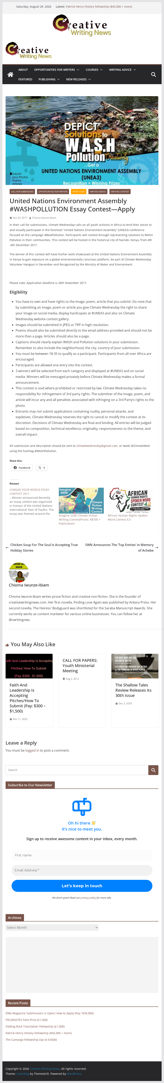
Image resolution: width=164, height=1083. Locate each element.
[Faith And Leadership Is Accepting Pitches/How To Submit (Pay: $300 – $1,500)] (29, 656)
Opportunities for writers (54, 70)
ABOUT (23, 70)
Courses (92, 70)
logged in (32, 750)
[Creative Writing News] (81, 17)
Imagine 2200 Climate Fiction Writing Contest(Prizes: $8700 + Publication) (79, 519)
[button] (77, 70)
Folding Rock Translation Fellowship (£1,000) (35, 1026)
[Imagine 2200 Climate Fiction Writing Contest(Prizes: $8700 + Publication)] (81, 501)
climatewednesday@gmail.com (97, 446)
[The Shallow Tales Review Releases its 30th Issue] (134, 656)
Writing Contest (120, 191)
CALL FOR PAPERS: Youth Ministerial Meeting (80, 665)
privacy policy (88, 897)
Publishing (47, 79)
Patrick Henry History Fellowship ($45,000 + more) (99, 6)
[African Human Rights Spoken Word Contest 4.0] (130, 501)
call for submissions (22, 191)
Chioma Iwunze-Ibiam (44, 217)
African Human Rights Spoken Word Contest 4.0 (128, 517)
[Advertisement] (82, 965)
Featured (25, 79)
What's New (79, 191)
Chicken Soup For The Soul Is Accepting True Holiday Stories (44, 548)
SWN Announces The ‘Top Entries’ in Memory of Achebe (119, 548)
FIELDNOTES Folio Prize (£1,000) (27, 1020)
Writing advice (120, 70)
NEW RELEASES (76, 79)
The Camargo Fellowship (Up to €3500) (31, 1040)
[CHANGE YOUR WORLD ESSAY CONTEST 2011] (34, 502)
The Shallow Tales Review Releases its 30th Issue (133, 690)
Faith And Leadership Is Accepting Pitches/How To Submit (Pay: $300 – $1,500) (28, 698)
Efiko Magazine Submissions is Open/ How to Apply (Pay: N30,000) (50, 1013)
